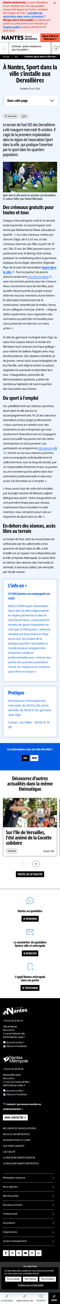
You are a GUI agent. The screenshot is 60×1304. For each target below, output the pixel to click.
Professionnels (10, 1214)
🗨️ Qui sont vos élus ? (13, 1042)
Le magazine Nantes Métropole (21, 1164)
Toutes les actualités (30, 874)
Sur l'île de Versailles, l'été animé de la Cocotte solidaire (29, 838)
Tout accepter (13, 1279)
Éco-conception (30, 1267)
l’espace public (11, 27)
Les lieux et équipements (15, 1241)
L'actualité (17, 57)
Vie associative (11, 116)
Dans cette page (17, 101)
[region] (30, 48)
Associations (9, 1223)
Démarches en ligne (24, 1301)
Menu (54, 1300)
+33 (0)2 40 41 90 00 (13, 1021)
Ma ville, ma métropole (16, 1134)
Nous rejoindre (10, 1187)
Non (34, 758)
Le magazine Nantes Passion (19, 1158)
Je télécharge (30, 988)
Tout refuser (30, 1279)
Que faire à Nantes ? (50, 37)
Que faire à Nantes (13, 1146)
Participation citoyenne (14, 1178)
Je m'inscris (30, 953)
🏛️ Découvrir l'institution (15, 1046)
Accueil (6, 57)
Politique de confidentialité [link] (30, 1285)
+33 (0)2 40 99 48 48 (13, 1069)
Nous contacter (14, 1117)
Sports (24, 116)
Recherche (41, 1301)
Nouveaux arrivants (12, 1205)
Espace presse (10, 1232)
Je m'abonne (30, 919)
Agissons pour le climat (16, 1140)
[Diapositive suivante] (56, 48)
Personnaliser (47, 1279)
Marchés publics (11, 1196)
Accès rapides (7, 1301)
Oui (25, 758)
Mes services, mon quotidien (19, 1128)
